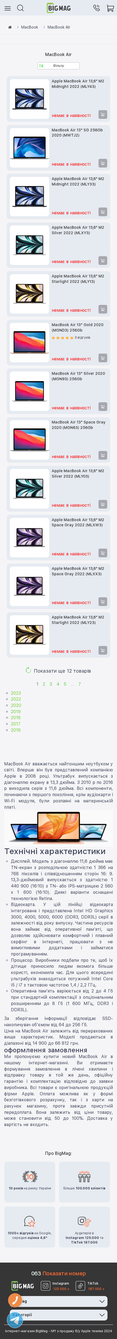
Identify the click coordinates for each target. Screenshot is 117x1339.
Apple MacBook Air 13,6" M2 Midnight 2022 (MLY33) (78, 181)
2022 (16, 699)
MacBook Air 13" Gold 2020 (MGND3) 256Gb (77, 327)
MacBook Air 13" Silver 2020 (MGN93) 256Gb (78, 376)
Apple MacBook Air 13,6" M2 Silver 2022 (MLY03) (78, 473)
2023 (16, 693)
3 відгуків (82, 337)
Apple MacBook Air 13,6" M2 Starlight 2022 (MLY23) (78, 620)
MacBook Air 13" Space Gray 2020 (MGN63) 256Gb (79, 425)
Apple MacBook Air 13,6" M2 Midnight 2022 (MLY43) (78, 84)
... (72, 684)
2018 (16, 717)
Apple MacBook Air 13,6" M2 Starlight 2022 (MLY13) (78, 279)
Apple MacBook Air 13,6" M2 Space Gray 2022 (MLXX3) (78, 571)
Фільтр (58, 66)
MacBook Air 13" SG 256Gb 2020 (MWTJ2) (77, 133)
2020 (16, 705)
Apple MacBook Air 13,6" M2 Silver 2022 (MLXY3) (78, 230)
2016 (16, 730)
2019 (16, 711)
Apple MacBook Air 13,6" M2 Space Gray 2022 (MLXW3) (78, 522)
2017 (15, 723)
